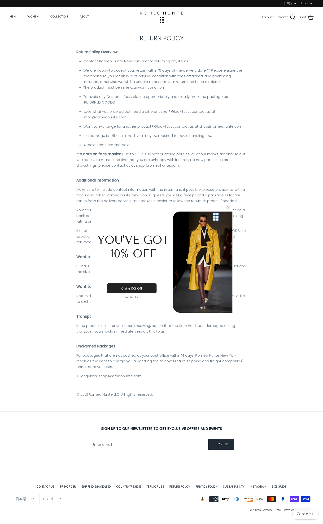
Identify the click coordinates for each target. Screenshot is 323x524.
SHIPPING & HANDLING (96, 487)
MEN (12, 16)
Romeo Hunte (272, 510)
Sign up (221, 444)
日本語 (288, 3)
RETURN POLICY (179, 487)
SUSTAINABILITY (233, 487)
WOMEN (33, 16)
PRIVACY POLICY (207, 487)
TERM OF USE (155, 487)
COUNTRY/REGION (128, 487)
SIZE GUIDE (279, 487)
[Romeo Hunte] (161, 17)
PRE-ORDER (68, 487)
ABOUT (84, 16)
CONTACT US (46, 487)
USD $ (304, 3)
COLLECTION (59, 16)
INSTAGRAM (258, 487)
